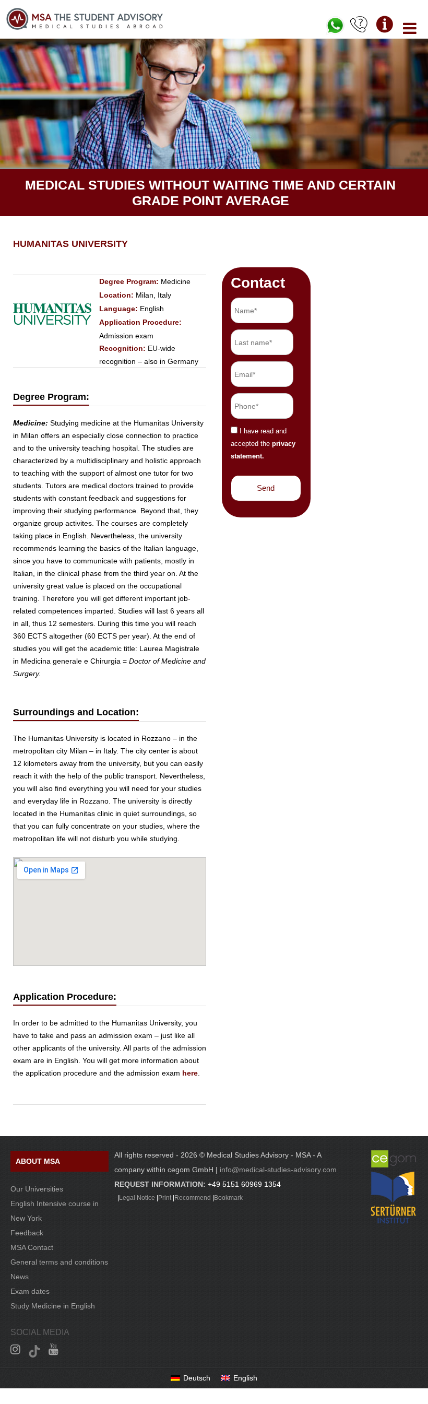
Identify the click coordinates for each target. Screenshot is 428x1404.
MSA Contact (31, 1247)
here (190, 1073)
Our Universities (36, 1189)
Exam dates (30, 1291)
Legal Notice (137, 1197)
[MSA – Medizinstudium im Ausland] (84, 27)
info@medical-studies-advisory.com (278, 1169)
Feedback (26, 1233)
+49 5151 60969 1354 (244, 1184)
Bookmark (228, 1197)
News (19, 1276)
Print (164, 1197)
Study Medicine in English (52, 1306)
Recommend (192, 1197)
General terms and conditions (59, 1262)
